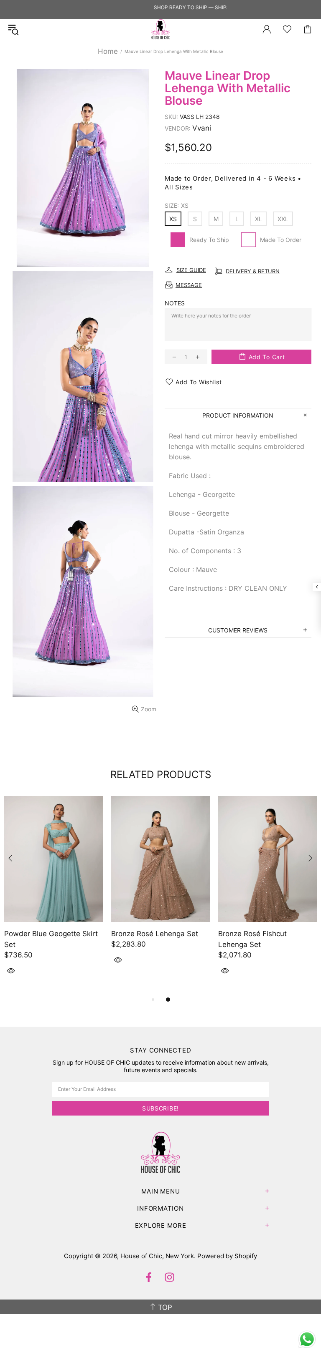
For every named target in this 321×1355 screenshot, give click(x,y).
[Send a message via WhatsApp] (307, 1339)
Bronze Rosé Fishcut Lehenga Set (252, 939)
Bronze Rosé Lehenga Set (154, 933)
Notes (175, 303)
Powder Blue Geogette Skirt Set (51, 939)
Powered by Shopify (227, 1256)
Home (108, 51)
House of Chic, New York (160, 29)
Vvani (201, 128)
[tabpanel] (53, 895)
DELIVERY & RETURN (253, 271)
